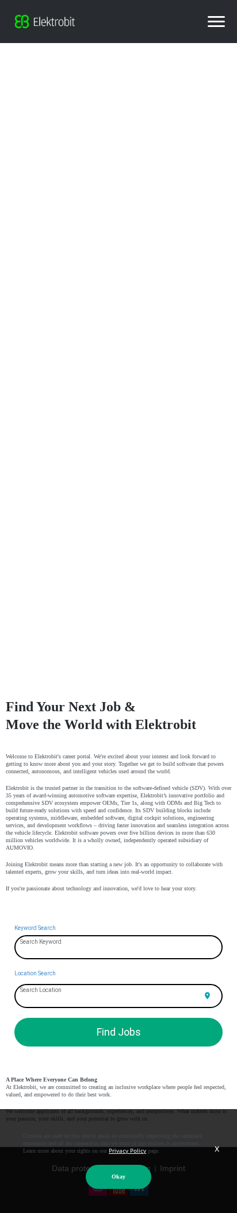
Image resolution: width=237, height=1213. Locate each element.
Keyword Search (35, 928)
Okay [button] (118, 1176)
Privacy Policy (127, 1150)
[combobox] (118, 948)
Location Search (35, 973)
